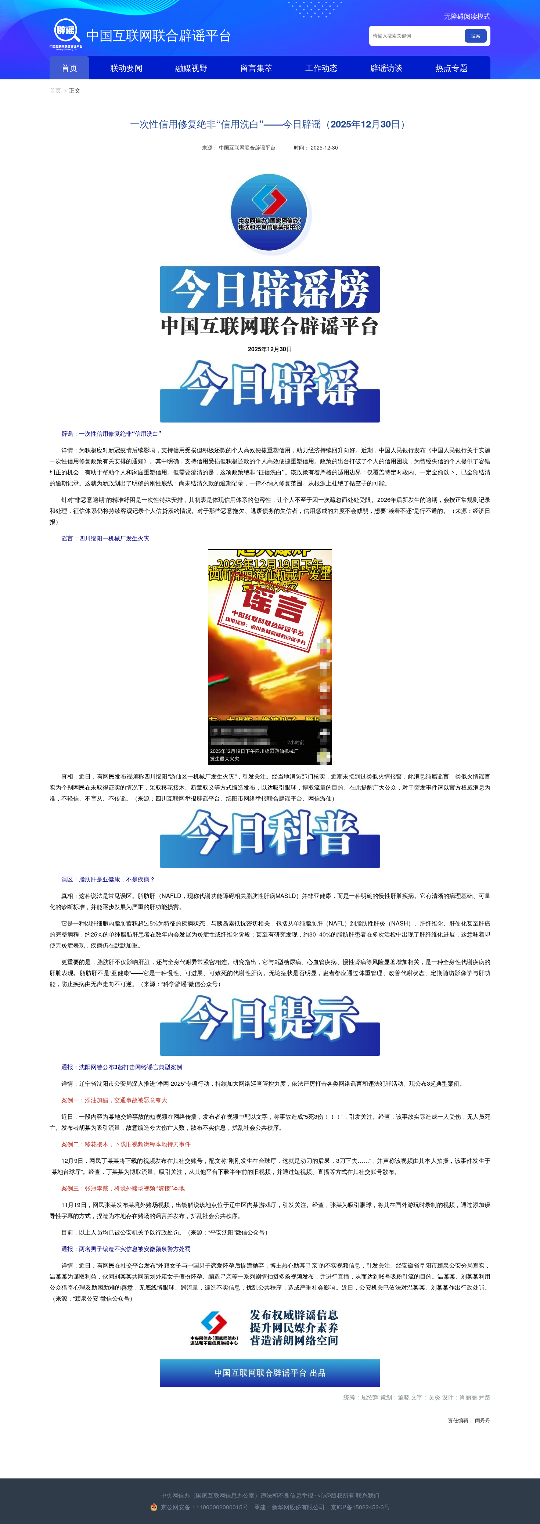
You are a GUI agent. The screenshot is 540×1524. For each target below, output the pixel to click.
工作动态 (321, 67)
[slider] (270, 1397)
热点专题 (451, 67)
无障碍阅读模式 (467, 16)
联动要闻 (126, 67)
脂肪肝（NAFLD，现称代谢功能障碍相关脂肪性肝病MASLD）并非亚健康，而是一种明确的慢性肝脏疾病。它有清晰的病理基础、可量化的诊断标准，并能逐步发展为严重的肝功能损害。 (270, 901)
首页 (69, 67)
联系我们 (367, 1495)
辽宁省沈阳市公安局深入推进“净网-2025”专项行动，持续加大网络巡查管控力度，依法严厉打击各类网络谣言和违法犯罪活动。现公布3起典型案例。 (263, 1083)
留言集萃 (256, 67)
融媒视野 (191, 67)
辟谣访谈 (386, 67)
